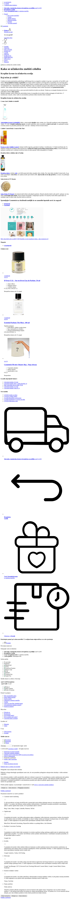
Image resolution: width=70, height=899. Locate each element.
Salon (5, 726)
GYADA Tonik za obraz (10, 395)
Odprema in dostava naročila (12, 700)
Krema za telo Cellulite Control (10, 147)
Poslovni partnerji (9, 706)
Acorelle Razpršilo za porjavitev (12, 398)
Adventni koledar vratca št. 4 (12, 388)
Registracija (7, 714)
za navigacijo (7, 2)
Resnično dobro (5, 173)
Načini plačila (8, 699)
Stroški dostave (12, 18)
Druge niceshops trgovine (11, 763)
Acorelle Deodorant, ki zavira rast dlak (14, 399)
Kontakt (10, 21)
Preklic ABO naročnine (10, 759)
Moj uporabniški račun (10, 696)
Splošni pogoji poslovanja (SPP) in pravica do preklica (18, 754)
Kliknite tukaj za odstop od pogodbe (10, 766)
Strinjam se (4, 787)
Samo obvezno (12, 787)
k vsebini (6, 3)
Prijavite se (7, 712)
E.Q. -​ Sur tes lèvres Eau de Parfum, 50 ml (22, 280)
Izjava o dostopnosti (9, 756)
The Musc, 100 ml (17, 323)
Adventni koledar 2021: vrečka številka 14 (15, 383)
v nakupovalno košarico (10, 5)
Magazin (6, 724)
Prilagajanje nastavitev (23, 787)
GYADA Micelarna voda (11, 401)
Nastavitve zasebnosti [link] (10, 758)
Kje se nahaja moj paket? (11, 717)
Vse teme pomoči (12, 23)
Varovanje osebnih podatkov (11, 753)
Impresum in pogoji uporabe (11, 751)
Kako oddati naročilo (9, 697)
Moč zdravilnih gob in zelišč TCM (13, 385)
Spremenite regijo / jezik (20, 746)
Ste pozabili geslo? (9, 715)
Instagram (7, 203)
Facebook (7, 205)
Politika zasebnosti (6, 791)
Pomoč (6, 14)
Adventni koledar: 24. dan (11, 386)
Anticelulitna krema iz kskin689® (10, 122)
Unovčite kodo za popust (11, 718)
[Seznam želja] (5, 40)
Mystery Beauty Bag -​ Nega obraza (20, 365)
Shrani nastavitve (5, 896)
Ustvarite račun (8, 38)
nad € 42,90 (22, 8)
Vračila (6, 702)
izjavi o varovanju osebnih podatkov (44, 784)
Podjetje (6, 762)
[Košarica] (36, 42)
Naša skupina (7, 731)
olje (16, 173)
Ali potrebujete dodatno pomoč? (12, 705)
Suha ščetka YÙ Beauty (7, 194)
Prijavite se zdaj (8, 32)
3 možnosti (7, 275)
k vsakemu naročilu (16, 11)
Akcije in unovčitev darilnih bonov (13, 703)
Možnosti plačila (12, 20)
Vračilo (9, 17)
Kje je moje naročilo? (13, 15)
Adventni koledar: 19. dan (11, 382)
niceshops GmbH (13, 749)
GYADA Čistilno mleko (10, 396)
